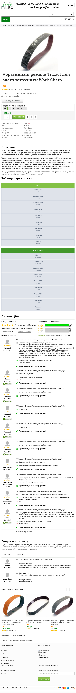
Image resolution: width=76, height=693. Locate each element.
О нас (5, 650)
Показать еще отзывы (24, 532)
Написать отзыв (24, 89)
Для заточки (11, 25)
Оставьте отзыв (24, 332)
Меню (6, 19)
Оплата (5, 657)
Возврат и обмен (8, 660)
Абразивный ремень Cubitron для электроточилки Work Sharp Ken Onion (13, 622)
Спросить (21, 554)
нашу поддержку (30, 549)
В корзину (19, 117)
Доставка (6, 654)
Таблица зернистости (13, 101)
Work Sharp (31, 25)
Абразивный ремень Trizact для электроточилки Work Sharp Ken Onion (62, 622)
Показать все (30, 357)
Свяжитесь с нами (9, 670)
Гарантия (6, 663)
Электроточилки (22, 25)
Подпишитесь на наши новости (48, 670)
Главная (3, 25)
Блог (4, 674)
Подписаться (44, 679)
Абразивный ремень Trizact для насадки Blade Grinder (38, 621)
